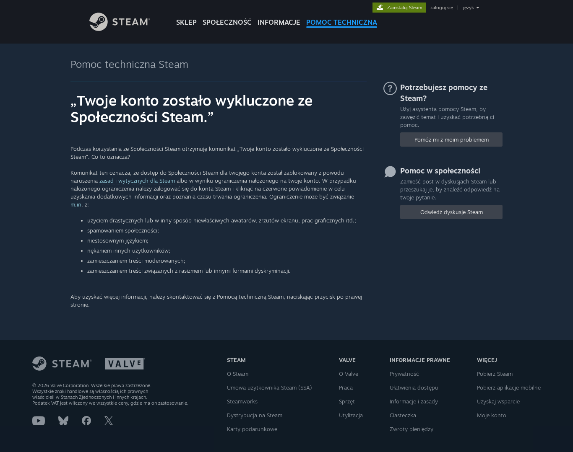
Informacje (279, 22)
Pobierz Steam (495, 373)
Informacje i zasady (414, 401)
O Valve (348, 373)
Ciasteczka (403, 415)
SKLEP (186, 22)
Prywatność (404, 373)
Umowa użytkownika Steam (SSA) (269, 387)
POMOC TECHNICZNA (341, 22)
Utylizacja (351, 415)
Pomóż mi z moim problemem (451, 139)
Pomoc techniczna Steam (129, 64)
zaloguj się (441, 7)
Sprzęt (347, 401)
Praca (346, 387)
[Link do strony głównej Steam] (119, 28)
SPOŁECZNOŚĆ (227, 22)
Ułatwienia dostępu (414, 387)
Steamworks (242, 401)
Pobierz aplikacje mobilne (509, 387)
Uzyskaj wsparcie (498, 401)
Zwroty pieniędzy (411, 429)
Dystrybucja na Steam (254, 415)
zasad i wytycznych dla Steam (137, 180)
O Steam (237, 373)
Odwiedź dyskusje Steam (451, 212)
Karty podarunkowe (252, 429)
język (468, 7)
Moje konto (491, 415)
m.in (75, 204)
